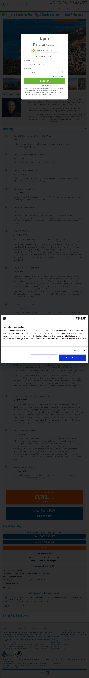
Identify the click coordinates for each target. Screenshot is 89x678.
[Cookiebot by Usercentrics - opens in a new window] (76, 318)
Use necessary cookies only (44, 358)
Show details (76, 350)
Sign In (45, 81)
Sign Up (56, 85)
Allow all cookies (72, 358)
